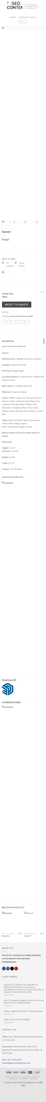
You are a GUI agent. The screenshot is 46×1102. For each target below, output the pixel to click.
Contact (33, 1079)
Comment (7, 1005)
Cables (4, 297)
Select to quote (16, 304)
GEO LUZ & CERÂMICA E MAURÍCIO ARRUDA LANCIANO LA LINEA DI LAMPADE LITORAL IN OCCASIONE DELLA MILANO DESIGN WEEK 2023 (24, 988)
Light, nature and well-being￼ (17, 1019)
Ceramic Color (7, 294)
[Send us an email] (12, 968)
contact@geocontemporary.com (16, 1063)
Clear (42, 292)
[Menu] (3, 6)
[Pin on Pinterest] (23, 322)
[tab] (23, 341)
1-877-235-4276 (13, 1059)
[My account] (43, 6)
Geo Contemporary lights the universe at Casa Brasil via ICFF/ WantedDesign (24, 1001)
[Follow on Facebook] (4, 968)
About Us (16, 1077)
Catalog (36, 1077)
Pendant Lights (28, 17)
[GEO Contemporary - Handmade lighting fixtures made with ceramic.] (15, 6)
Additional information (14, 346)
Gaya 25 (27, 936)
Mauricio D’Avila (16, 316)
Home (12, 17)
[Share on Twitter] (13, 322)
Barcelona (6, 936)
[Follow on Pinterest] (16, 968)
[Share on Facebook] (9, 322)
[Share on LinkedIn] (27, 322)
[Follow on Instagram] (8, 968)
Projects (13, 1079)
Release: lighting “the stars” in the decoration (23, 1011)
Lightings (26, 1077)
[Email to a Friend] (18, 322)
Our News (23, 1079)
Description (8, 341)
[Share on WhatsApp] (4, 322)
